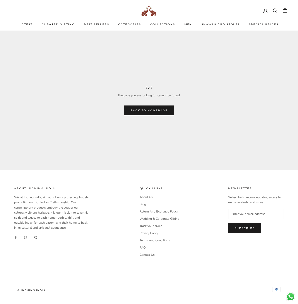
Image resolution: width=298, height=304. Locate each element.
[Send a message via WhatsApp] (291, 297)
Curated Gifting (58, 24)
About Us (146, 197)
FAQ (143, 247)
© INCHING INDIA (31, 290)
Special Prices (264, 24)
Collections (162, 24)
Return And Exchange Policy (159, 211)
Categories (129, 24)
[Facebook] (15, 237)
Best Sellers (96, 24)
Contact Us (147, 255)
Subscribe (245, 228)
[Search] (275, 10)
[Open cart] (285, 10)
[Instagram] (25, 237)
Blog (143, 204)
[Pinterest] (35, 237)
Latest (26, 24)
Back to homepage (149, 110)
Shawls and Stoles (220, 24)
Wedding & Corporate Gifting (159, 219)
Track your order (151, 226)
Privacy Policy (149, 233)
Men (188, 24)
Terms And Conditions (155, 240)
